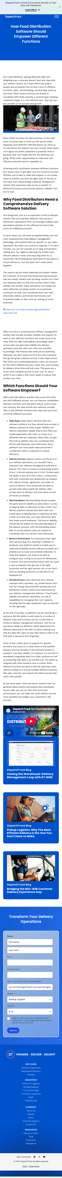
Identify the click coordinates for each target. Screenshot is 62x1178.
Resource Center (30, 1133)
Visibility (31, 1074)
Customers (31, 1140)
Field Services (31, 1100)
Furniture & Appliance (31, 1094)
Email (10, 957)
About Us (31, 1110)
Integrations (31, 1143)
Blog (31, 1136)
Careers (30, 1114)
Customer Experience (30, 1068)
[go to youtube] (44, 1157)
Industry (11, 993)
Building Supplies (31, 1087)
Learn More (31, 9)
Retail (30, 1097)
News (30, 1117)
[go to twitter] (39, 1157)
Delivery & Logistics (31, 1083)
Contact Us (31, 1124)
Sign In (25, 1166)
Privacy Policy (34, 1166)
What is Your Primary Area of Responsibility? (24, 981)
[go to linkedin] (34, 1157)
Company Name (14, 969)
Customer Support (31, 1121)
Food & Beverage (31, 1090)
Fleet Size (10, 1006)
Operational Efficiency (31, 1071)
